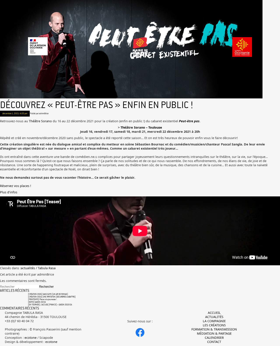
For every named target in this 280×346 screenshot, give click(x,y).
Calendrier (214, 338)
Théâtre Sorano (40, 121)
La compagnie (214, 321)
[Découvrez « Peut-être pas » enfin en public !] (131, 97)
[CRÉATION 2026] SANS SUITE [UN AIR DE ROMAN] (48, 294)
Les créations (214, 325)
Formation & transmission (214, 329)
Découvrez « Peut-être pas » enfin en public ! (96, 105)
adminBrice (44, 113)
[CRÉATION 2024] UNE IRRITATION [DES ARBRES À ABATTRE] (52, 296)
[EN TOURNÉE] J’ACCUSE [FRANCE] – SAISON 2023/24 (50, 304)
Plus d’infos (8, 192)
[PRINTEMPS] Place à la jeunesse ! (42, 299)
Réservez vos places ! (15, 186)
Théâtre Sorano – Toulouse (141, 127)
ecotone (30, 338)
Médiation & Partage (214, 333)
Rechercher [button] (46, 286)
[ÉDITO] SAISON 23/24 (37, 302)
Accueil (214, 313)
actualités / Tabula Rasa (38, 268)
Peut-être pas (189, 121)
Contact (214, 342)
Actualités (214, 317)
